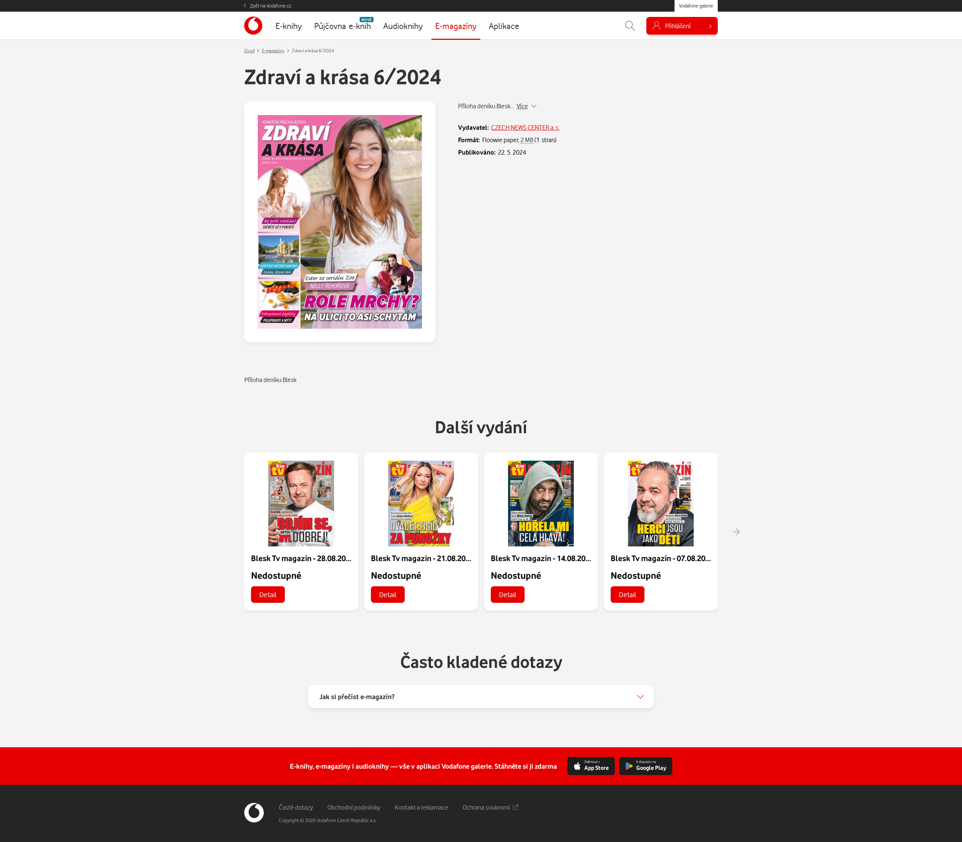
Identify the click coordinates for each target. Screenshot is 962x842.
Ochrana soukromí (486, 807)
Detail (268, 594)
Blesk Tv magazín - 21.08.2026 (422, 558)
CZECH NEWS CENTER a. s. (525, 127)
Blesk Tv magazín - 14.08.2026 (542, 558)
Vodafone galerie (696, 6)
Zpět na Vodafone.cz (270, 6)
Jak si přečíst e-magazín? (357, 696)
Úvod (249, 50)
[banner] (253, 26)
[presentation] (736, 531)
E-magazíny (273, 50)
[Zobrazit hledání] (630, 26)
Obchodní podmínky (353, 807)
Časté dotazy (296, 807)
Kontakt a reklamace (421, 807)
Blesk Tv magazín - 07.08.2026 (662, 558)
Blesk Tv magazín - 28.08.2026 (302, 558)
